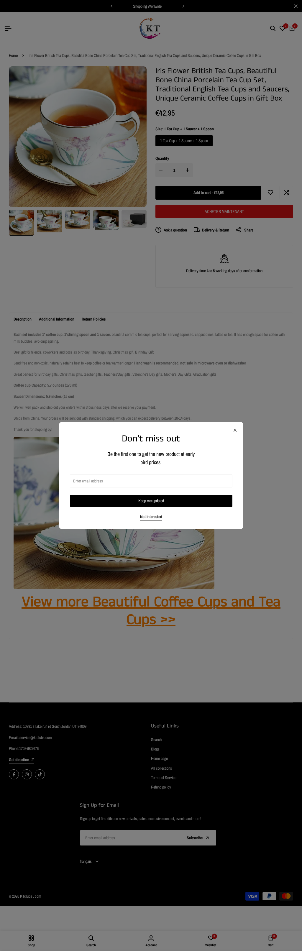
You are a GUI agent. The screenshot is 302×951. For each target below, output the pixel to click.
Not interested (151, 516)
